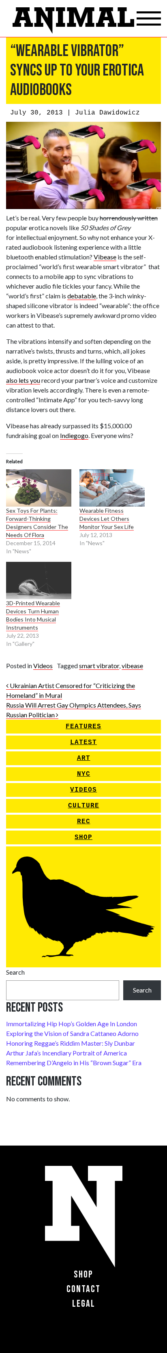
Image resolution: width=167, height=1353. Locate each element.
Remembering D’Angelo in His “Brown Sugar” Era (73, 1062)
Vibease (105, 257)
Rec (83, 821)
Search (15, 972)
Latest (83, 742)
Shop (83, 837)
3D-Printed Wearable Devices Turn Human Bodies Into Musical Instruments (33, 615)
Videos (43, 665)
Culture (83, 805)
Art (83, 758)
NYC (83, 774)
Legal (83, 1304)
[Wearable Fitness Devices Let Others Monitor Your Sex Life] (112, 488)
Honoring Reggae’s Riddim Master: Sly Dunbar (70, 1043)
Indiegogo (74, 435)
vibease (132, 665)
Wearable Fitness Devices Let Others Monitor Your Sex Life (106, 518)
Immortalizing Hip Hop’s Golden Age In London (71, 1023)
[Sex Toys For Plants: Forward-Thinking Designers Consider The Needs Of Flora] (38, 488)
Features (83, 726)
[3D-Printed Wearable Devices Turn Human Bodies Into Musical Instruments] (38, 580)
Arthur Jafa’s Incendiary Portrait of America (66, 1053)
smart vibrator (99, 665)
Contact (83, 1289)
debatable (81, 296)
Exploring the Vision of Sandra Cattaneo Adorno (72, 1033)
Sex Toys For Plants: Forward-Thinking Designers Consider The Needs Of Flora (37, 522)
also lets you (23, 380)
